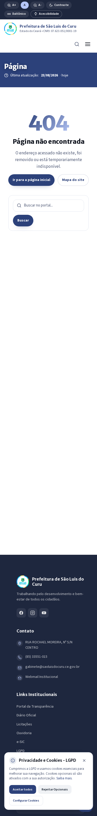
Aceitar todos (22, 789)
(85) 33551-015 (36, 656)
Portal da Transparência (35, 706)
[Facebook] (21, 612)
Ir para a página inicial (31, 180)
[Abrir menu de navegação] (88, 44)
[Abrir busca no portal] (76, 44)
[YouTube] (44, 612)
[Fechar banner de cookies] (84, 760)
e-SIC (21, 741)
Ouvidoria (24, 733)
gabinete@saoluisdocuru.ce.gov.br (52, 666)
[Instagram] (32, 612)
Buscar (23, 220)
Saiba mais (64, 778)
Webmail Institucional (41, 676)
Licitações (24, 724)
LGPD (21, 751)
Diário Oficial (26, 715)
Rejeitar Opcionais (55, 789)
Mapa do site (73, 180)
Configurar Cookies (26, 800)
